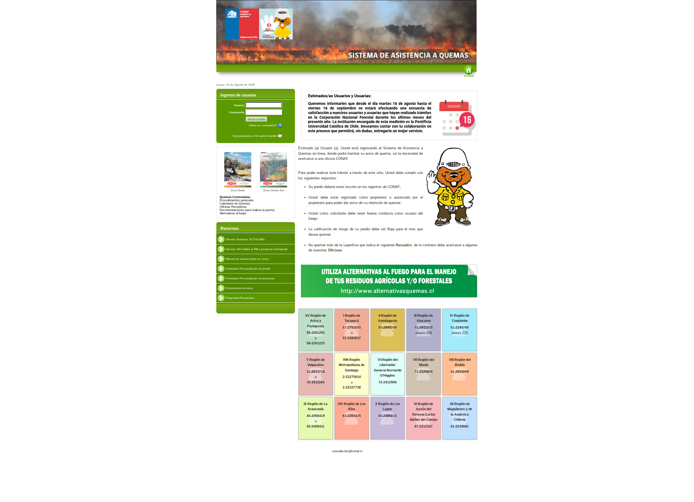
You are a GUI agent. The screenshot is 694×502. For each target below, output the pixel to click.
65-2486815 (387, 416)
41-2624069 (460, 372)
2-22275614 (352, 377)
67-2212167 (424, 426)
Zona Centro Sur (273, 190)
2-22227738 (352, 387)
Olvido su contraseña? (263, 125)
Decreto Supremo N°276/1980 (245, 239)
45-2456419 (316, 416)
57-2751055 (352, 327)
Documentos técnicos (239, 288)
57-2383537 (352, 338)
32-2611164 (315, 382)
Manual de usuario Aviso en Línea (247, 258)
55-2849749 (387, 327)
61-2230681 (460, 426)
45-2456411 (315, 426)
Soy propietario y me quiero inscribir (255, 135)
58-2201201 (316, 333)
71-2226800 (424, 372)
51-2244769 (460, 327)
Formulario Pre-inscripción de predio (248, 268)
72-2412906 (387, 382)
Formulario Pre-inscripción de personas (250, 278)
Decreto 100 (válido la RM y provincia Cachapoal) (256, 249)
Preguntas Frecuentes (240, 297)
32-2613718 (316, 372)
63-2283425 (352, 416)
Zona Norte (238, 190)
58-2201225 (316, 343)
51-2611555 (424, 327)
